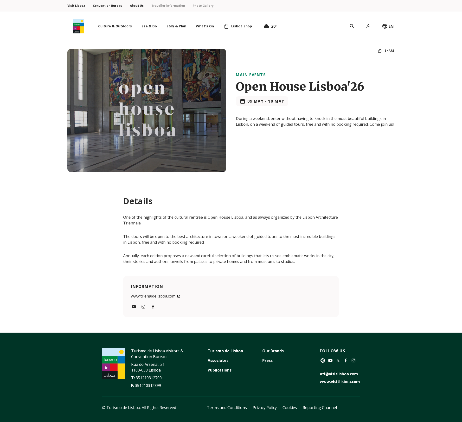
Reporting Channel (320, 407)
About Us (137, 6)
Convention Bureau (107, 6)
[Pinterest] (323, 360)
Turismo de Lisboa (225, 351)
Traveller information (168, 6)
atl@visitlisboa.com (339, 374)
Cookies (289, 407)
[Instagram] (353, 360)
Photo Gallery (203, 6)
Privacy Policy (265, 407)
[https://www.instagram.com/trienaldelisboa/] (143, 307)
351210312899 (148, 385)
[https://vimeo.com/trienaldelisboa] (134, 307)
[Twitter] (338, 360)
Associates (218, 360)
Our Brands (273, 351)
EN (391, 26)
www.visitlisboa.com (340, 381)
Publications (219, 370)
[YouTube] (330, 360)
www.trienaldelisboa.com (153, 296)
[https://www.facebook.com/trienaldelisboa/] (153, 307)
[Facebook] (346, 360)
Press (267, 360)
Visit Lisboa (76, 6)
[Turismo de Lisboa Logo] (78, 26)
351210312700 (149, 377)
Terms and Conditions (227, 407)
